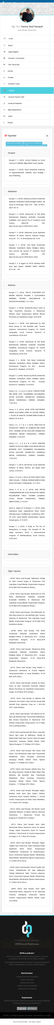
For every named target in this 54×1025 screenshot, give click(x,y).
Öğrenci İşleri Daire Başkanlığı (27, 986)
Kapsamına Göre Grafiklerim (16, 145)
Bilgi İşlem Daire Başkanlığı (27, 989)
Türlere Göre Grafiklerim (33, 143)
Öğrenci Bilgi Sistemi (27, 983)
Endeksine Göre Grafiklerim (37, 145)
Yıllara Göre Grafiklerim (15, 143)
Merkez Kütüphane (27, 980)
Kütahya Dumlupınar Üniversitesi (27, 977)
